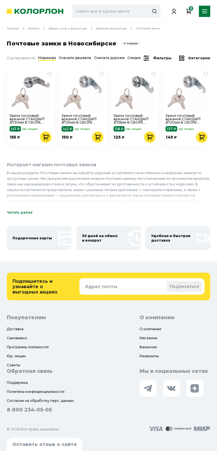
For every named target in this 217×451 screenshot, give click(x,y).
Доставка (15, 329)
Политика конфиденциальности (35, 391)
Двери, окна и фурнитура (68, 28)
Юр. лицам (16, 356)
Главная (13, 28)
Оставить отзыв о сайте (44, 444)
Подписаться (184, 286)
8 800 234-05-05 (29, 410)
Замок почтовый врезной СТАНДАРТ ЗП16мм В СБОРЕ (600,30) (131, 119)
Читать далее (19, 212)
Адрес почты (101, 286)
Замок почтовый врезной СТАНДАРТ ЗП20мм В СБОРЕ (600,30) (183, 119)
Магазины (148, 338)
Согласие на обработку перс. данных (40, 401)
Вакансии (148, 347)
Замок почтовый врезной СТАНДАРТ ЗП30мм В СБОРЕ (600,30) (27, 119)
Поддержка (17, 382)
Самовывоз (17, 338)
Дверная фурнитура (111, 28)
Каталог (34, 28)
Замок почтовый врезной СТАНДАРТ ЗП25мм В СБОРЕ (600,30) (79, 119)
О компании (150, 329)
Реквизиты (149, 356)
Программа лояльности (28, 347)
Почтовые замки (148, 28)
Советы (13, 365)
